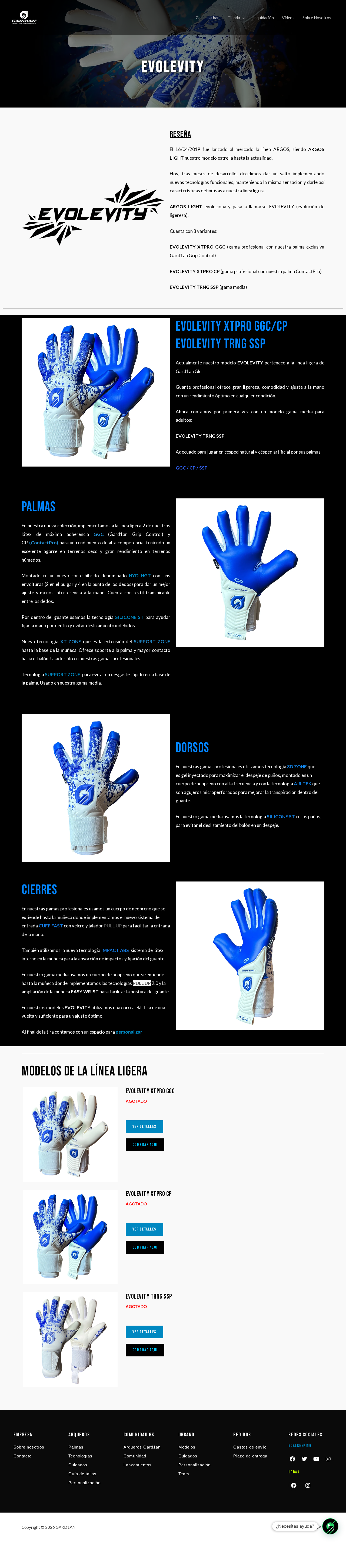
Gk (198, 17)
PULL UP (113, 925)
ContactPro (44, 542)
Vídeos (288, 17)
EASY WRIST (85, 991)
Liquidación (263, 17)
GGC (99, 534)
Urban (214, 17)
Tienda (234, 17)
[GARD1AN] (24, 17)
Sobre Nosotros (316, 17)
